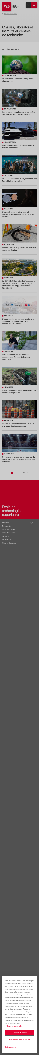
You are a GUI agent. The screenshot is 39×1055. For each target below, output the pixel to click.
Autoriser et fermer (19, 1032)
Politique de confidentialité (14, 1026)
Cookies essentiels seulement (19, 1040)
